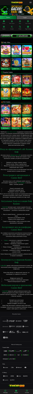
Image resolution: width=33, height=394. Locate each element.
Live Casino (28, 23)
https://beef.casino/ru (12, 131)
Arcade (12, 29)
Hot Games (11, 23)
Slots (20, 23)
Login (25, 17)
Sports (3, 29)
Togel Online (28, 29)
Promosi (16, 392)
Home (3, 23)
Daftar (8, 17)
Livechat (27, 392)
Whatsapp (5, 392)
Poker (20, 29)
